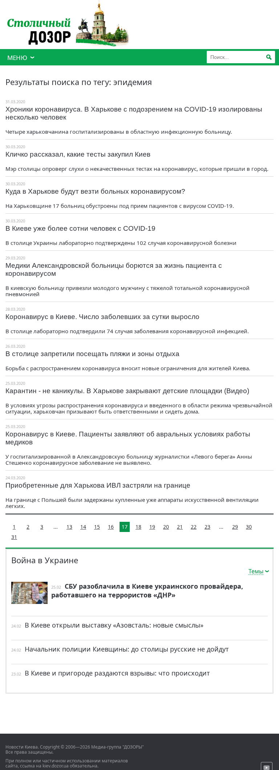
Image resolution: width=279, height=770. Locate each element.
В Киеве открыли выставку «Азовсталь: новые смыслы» (114, 625)
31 (14, 536)
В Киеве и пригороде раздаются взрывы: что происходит (117, 673)
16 (111, 526)
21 (180, 526)
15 (97, 526)
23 (207, 526)
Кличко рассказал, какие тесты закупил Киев (77, 154)
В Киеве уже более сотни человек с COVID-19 (80, 228)
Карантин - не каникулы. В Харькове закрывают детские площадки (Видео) (127, 391)
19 (152, 526)
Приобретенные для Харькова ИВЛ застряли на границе (97, 485)
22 (194, 526)
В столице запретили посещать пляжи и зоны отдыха (92, 354)
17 (125, 526)
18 (138, 526)
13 (69, 526)
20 (166, 526)
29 (235, 526)
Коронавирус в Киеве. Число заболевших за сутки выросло (102, 317)
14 (83, 526)
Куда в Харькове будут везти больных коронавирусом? (95, 191)
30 (249, 526)
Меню (17, 57)
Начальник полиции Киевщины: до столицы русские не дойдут (127, 649)
